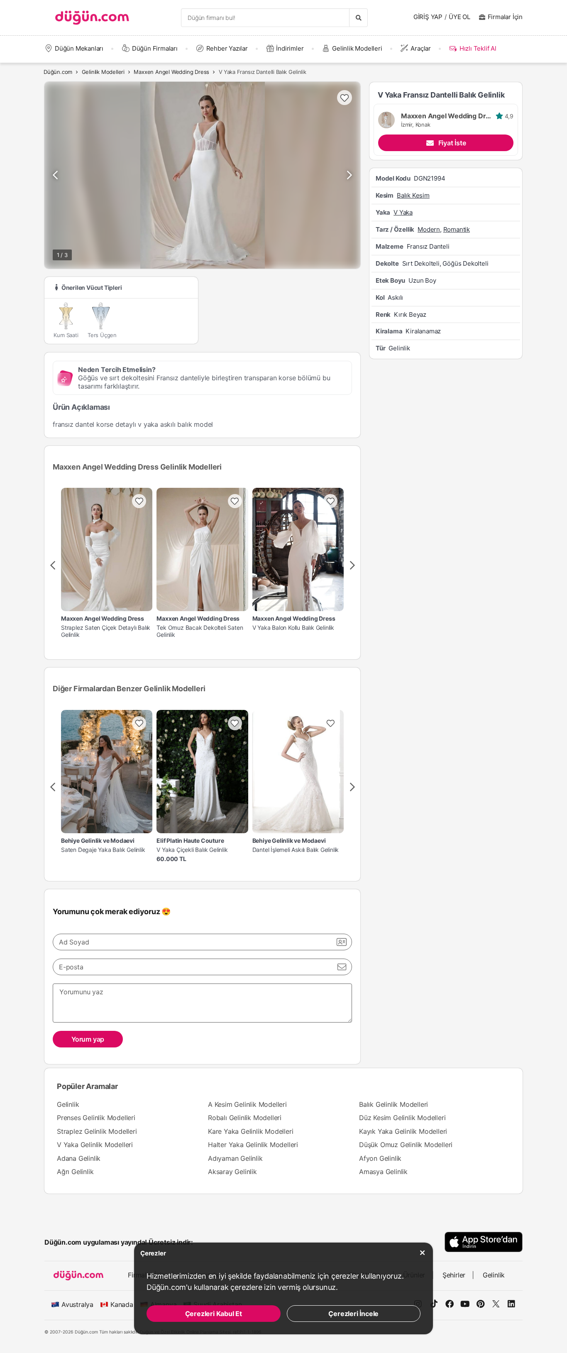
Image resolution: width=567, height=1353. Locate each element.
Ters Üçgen (102, 335)
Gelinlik (68, 1104)
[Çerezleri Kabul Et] (422, 1253)
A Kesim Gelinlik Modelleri (247, 1104)
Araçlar (421, 48)
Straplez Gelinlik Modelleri (97, 1131)
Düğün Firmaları (155, 48)
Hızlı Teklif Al (477, 48)
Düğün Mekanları (79, 48)
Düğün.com (58, 72)
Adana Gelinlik (78, 1158)
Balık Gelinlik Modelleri (393, 1104)
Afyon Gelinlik (380, 1158)
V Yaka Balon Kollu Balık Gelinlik (293, 627)
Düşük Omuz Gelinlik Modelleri (405, 1144)
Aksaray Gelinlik (232, 1171)
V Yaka (403, 212)
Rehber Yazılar (227, 48)
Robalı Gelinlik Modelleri (244, 1117)
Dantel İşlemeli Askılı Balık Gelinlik (295, 850)
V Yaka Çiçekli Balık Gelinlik (191, 850)
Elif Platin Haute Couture (190, 840)
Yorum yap (87, 1039)
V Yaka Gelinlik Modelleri (95, 1144)
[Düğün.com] (92, 17)
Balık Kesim (413, 195)
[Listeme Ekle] (139, 501)
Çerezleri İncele (353, 1313)
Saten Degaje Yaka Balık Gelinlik (103, 850)
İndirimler (289, 48)
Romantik (456, 229)
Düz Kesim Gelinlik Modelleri (402, 1117)
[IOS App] (484, 1242)
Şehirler (453, 1275)
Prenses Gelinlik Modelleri (96, 1117)
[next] (352, 565)
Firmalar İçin (505, 17)
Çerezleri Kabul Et (213, 1313)
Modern (429, 229)
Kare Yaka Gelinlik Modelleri (250, 1131)
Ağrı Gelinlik (75, 1171)
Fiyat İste (452, 143)
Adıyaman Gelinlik (235, 1158)
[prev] (52, 565)
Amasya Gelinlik (383, 1171)
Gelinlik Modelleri (357, 48)
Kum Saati (66, 335)
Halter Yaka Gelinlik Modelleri (253, 1144)
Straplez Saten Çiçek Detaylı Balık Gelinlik (105, 631)
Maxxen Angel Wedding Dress (171, 72)
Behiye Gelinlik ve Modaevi (97, 840)
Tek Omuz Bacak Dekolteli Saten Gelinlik (199, 631)
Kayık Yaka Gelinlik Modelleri (403, 1131)
